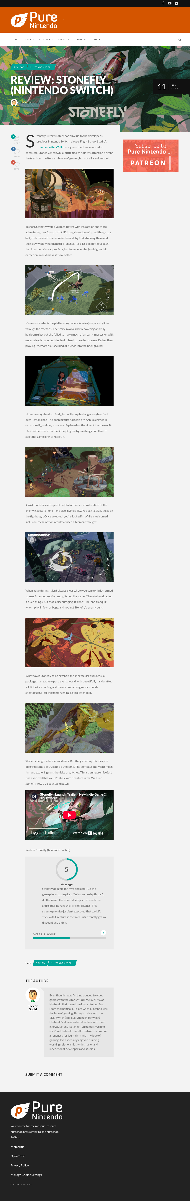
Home (14, 39)
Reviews (44, 39)
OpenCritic (18, 1156)
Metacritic (17, 1146)
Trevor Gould (34, 102)
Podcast (82, 39)
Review (40, 963)
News (27, 39)
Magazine (64, 39)
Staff (97, 39)
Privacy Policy (20, 1165)
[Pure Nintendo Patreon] (150, 155)
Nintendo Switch (41, 67)
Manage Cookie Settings (26, 1174)
